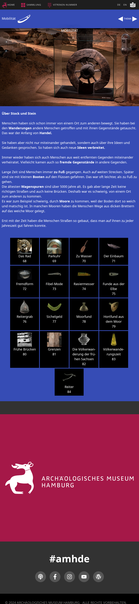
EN (125, 4)
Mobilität (9, 18)
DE (119, 4)
